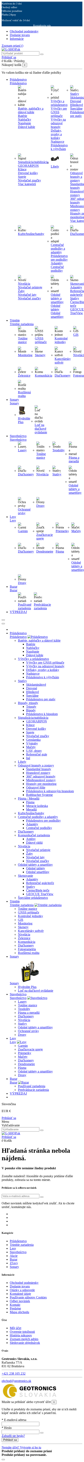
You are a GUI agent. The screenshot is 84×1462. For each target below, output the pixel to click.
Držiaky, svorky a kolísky (56, 134)
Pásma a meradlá (74, 459)
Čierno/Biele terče (37, 890)
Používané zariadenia (24, 606)
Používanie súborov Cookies (28, 1297)
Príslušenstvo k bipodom (42, 714)
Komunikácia (43, 375)
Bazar (13, 1082)
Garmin (23, 531)
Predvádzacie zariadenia (42, 606)
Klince (22, 169)
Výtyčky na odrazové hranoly (58, 123)
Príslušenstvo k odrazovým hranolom (50, 791)
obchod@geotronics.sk (16, 1381)
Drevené (31, 688)
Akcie (14, 1255)
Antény (31, 839)
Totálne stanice (23, 340)
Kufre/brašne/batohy (31, 234)
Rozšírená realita (24, 394)
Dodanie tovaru (20, 35)
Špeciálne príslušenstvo (33, 897)
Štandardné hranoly (38, 769)
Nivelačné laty (27, 294)
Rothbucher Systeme (39, 795)
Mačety (76, 531)
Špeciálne (32, 695)
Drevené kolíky (28, 173)
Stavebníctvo (18, 998)
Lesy (13, 1042)
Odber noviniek (20, 1301)
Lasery (22, 450)
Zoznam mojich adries (24, 1339)
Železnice (24, 375)
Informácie (17, 38)
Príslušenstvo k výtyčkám (59, 147)
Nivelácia (24, 283)
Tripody (31, 706)
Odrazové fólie (35, 787)
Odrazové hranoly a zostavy (76, 176)
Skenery (40, 355)
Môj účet (15, 1328)
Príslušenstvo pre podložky (59, 257)
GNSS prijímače (41, 340)
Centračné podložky (57, 268)
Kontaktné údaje (20, 1293)
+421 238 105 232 (13, 1373)
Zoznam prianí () (12, 45)
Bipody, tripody (28, 703)
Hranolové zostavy (38, 772)
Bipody (31, 710)
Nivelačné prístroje (30, 287)
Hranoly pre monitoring (41, 784)
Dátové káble (26, 127)
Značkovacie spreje (30, 1049)
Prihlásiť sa (9, 1118)
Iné (28, 758)
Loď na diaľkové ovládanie (41, 428)
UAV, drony (34, 750)
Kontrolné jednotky (61, 340)
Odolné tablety (55, 307)
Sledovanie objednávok (25, 1342)
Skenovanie (25, 875)
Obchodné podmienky (24, 31)
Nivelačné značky (29, 180)
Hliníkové (32, 692)
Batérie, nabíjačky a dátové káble (30, 110)
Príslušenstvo (18, 637)
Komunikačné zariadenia (34, 835)
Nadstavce (57, 141)
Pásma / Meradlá (28, 798)
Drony (40, 505)
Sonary (14, 983)
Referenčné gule (36, 754)
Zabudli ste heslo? (13, 1436)
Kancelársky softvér (63, 360)
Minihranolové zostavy (41, 780)
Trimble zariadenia (22, 905)
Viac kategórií (27, 184)
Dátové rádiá (34, 842)
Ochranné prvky (24, 511)
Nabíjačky (24, 119)
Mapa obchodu (19, 1312)
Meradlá (31, 809)
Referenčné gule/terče (40, 883)
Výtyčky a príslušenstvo (59, 103)
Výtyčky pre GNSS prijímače (59, 112)
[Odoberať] (41, 1197)
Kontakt (15, 1304)
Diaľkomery (63, 375)
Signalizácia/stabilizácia (33, 162)
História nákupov (21, 1335)
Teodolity (58, 450)
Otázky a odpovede (22, 1290)
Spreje (22, 176)
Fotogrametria (27, 949)
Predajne (15, 1308)
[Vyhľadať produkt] (41, 54)
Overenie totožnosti (22, 1331)
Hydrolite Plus (27, 987)
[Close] (3, 623)
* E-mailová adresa (14, 1420)
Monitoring (25, 355)
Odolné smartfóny (57, 314)
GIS (75, 334)
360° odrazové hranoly (40, 776)
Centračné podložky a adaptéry (58, 248)
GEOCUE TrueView (39, 894)
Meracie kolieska (37, 806)
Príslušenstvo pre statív (40, 699)
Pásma (60, 551)
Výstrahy (32, 743)
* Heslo (7, 1428)
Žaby (21, 291)
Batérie (22, 116)
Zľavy (14, 1263)
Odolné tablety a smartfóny (57, 298)
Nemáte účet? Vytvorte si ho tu (21, 1447)
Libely (55, 166)
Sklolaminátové (36, 684)
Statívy (74, 94)
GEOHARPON (28, 165)
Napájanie (24, 123)
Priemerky (62, 531)
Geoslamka (33, 739)
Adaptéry (57, 263)
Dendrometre (44, 551)
